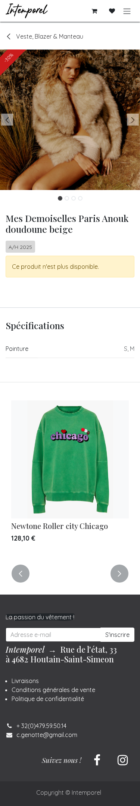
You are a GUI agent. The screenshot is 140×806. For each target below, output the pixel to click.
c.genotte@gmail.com (46, 735)
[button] (7, 120)
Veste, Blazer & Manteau (49, 36)
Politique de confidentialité (48, 699)
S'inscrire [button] (117, 634)
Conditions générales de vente (53, 690)
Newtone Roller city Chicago (59, 526)
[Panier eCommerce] (94, 10)
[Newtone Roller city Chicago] (70, 459)
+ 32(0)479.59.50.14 (41, 726)
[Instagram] (122, 760)
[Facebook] (97, 760)
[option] (70, 478)
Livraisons (25, 681)
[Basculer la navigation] (126, 11)
